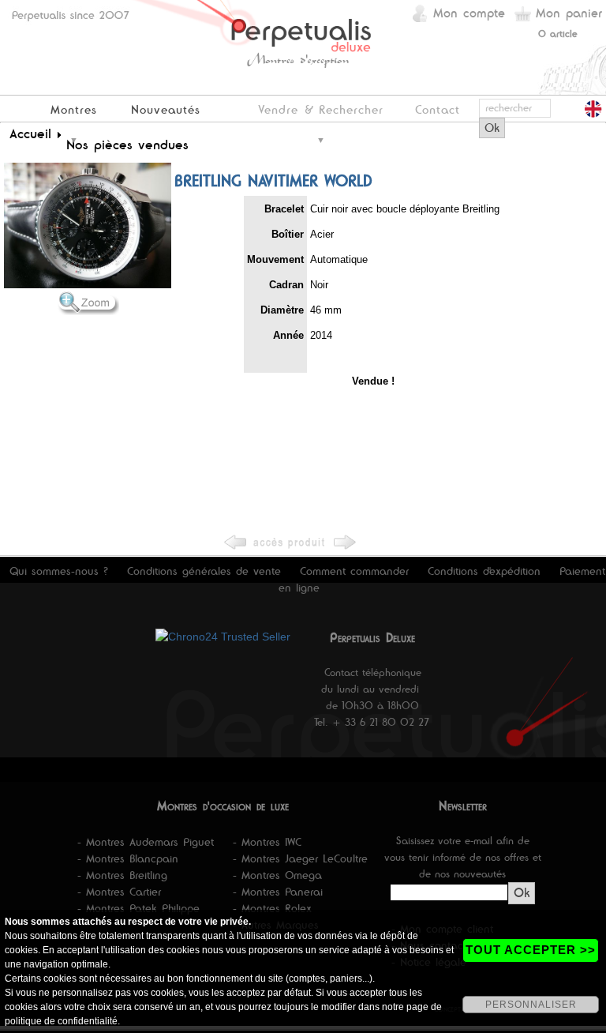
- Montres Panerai (278, 892)
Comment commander (354, 571)
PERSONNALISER (531, 1004)
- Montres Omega (277, 875)
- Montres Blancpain (127, 858)
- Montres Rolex (272, 908)
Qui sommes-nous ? (58, 571)
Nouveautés (165, 109)
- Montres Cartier (119, 892)
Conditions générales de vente (204, 571)
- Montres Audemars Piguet (145, 842)
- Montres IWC (267, 842)
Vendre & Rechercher (320, 109)
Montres (73, 109)
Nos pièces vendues (127, 144)
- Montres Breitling (122, 875)
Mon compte (469, 13)
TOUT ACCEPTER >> (531, 949)
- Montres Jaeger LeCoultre (300, 858)
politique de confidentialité (61, 1021)
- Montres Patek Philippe (138, 908)
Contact (437, 109)
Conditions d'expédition (484, 571)
